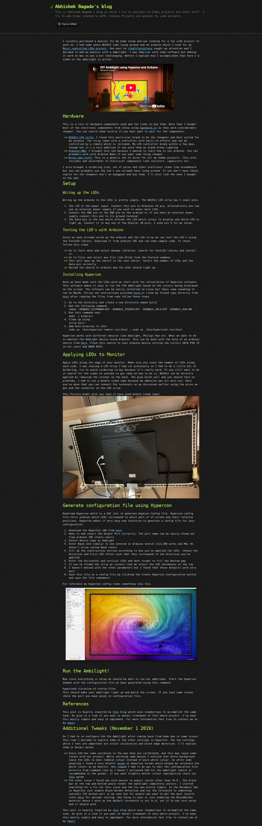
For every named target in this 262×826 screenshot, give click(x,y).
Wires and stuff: (81, 157)
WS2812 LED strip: (82, 137)
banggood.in (148, 127)
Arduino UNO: (78, 150)
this (116, 712)
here (138, 292)
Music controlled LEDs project (85, 48)
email (71, 722)
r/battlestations (140, 48)
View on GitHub (69, 24)
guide (121, 763)
